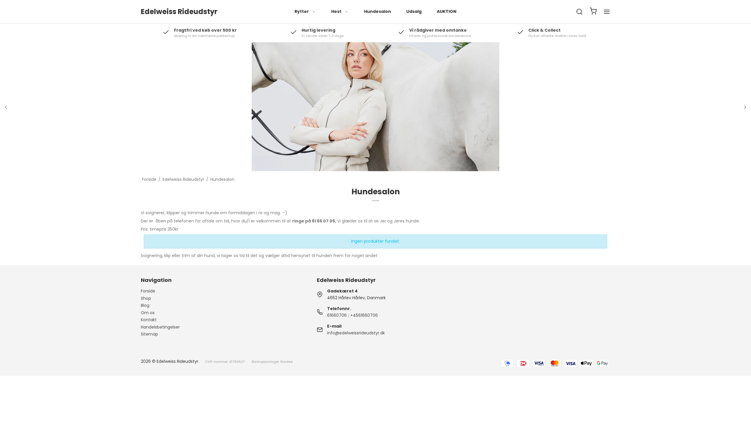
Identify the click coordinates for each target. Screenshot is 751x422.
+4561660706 (364, 315)
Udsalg (414, 11)
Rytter (302, 11)
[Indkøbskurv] (593, 12)
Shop (146, 298)
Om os (148, 313)
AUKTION (446, 11)
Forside (148, 291)
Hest (336, 11)
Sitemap (149, 334)
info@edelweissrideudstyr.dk (356, 333)
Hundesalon (377, 11)
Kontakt (149, 320)
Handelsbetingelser (160, 327)
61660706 (337, 315)
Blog (145, 305)
